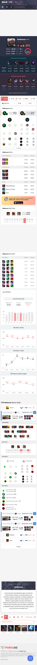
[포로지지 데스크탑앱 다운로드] (18, 202)
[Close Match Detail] (34, 412)
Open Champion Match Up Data (18, 93)
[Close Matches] (33, 407)
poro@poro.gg (22, 651)
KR (20, 103)
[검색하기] (34, 621)
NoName (12, 535)
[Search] (33, 7)
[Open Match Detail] (34, 513)
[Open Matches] (33, 535)
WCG (16, 2)
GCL (21, 2)
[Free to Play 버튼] (34, 617)
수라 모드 (12, 407)
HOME (10, 2)
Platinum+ (6, 103)
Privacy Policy (4, 659)
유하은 (11, 540)
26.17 (30, 103)
